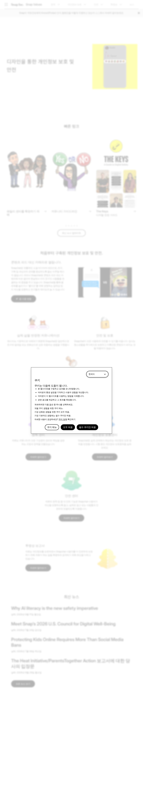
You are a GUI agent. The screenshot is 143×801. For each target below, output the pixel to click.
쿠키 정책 (63, 419)
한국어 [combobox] (92, 374)
